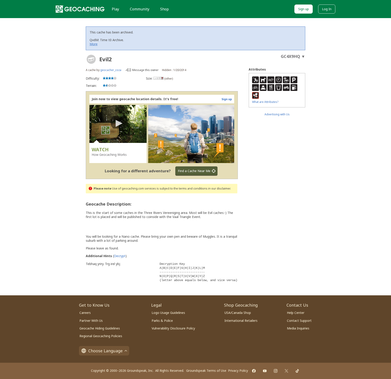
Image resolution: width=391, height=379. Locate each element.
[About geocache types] (91, 59)
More (94, 44)
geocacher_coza (110, 70)
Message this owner (145, 70)
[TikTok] (297, 371)
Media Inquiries (298, 328)
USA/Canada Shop (237, 312)
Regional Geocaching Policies (100, 336)
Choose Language (105, 350)
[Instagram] (275, 371)
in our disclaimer (219, 188)
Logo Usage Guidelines (168, 312)
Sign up (303, 9)
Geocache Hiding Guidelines (99, 328)
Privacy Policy (238, 370)
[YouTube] (264, 371)
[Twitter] (286, 371)
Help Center (295, 312)
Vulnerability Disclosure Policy (173, 328)
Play (115, 9)
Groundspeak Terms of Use (206, 370)
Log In (326, 9)
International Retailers (240, 320)
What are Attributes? (265, 102)
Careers (85, 312)
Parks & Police (162, 320)
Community (139, 9)
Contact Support (299, 320)
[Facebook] (254, 371)
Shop (164, 9)
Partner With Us (91, 320)
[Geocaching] (80, 9)
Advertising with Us (277, 114)
